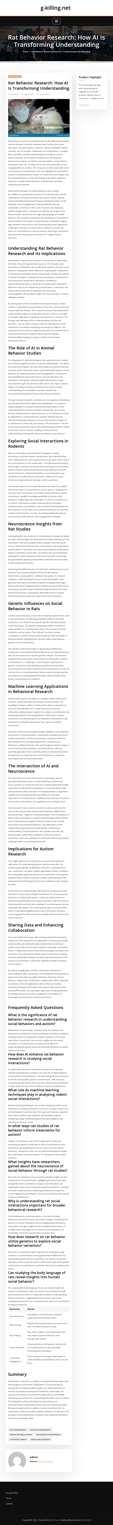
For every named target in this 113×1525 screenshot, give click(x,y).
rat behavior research (18, 1439)
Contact (9, 1503)
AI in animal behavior (18, 1430)
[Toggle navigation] (56, 21)
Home (25, 51)
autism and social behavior (40, 1430)
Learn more (84, 104)
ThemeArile (86, 1520)
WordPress (54, 1520)
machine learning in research (21, 1434)
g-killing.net (55, 7)
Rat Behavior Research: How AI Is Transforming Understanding (60, 51)
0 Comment (45, 94)
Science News (15, 76)
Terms (8, 1498)
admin (15, 94)
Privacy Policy (12, 1493)
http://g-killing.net (46, 1461)
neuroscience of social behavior (48, 1434)
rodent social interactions (40, 1439)
